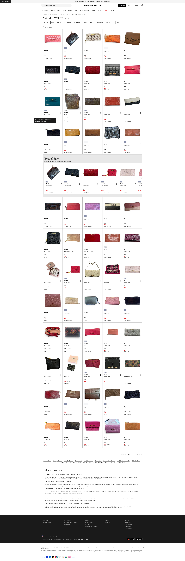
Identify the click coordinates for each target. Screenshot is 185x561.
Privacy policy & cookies (71, 539)
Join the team (128, 526)
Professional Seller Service (91, 526)
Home (44, 15)
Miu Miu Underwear (75, 463)
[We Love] (103, 10)
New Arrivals (44, 10)
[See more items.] (141, 178)
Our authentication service (70, 522)
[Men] (66, 10)
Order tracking (67, 520)
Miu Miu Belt (78, 461)
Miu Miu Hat (98, 461)
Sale (105, 10)
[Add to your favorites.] (60, 50)
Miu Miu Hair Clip (98, 463)
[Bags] (78, 10)
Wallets (68, 15)
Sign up (137, 5)
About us (127, 520)
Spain (63, 559)
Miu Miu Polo (47, 461)
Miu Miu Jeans (64, 463)
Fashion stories (128, 528)
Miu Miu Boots (121, 463)
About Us (111, 10)
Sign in (130, 5)
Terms (64, 539)
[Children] (73, 10)
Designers (52, 10)
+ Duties (68, 118)
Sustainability (128, 522)
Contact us (107, 522)
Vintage (93, 10)
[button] (142, 5)
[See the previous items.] (43, 178)
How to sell (87, 520)
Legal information (57, 539)
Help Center (107, 520)
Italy (66, 559)
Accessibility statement (47, 539)
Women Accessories (58, 15)
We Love (100, 10)
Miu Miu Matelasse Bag (123, 461)
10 (137, 455)
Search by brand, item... (50, 5)
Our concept (45, 520)
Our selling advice (89, 522)
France (42, 559)
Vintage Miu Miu (57, 461)
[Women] (62, 10)
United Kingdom (48, 559)
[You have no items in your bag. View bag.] (142, 5)
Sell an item (122, 5)
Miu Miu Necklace (110, 463)
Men (64, 10)
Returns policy (67, 524)
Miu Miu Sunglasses (109, 461)
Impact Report (128, 524)
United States (54, 559)
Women (59, 10)
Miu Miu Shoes (68, 461)
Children (70, 10)
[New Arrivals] (48, 10)
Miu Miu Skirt (87, 463)
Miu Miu (49, 15)
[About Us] (114, 10)
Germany (59, 559)
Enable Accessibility (5, 1)
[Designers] (56, 10)
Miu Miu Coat (136, 461)
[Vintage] (96, 10)
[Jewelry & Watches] (90, 10)
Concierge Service (46, 522)
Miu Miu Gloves (88, 461)
